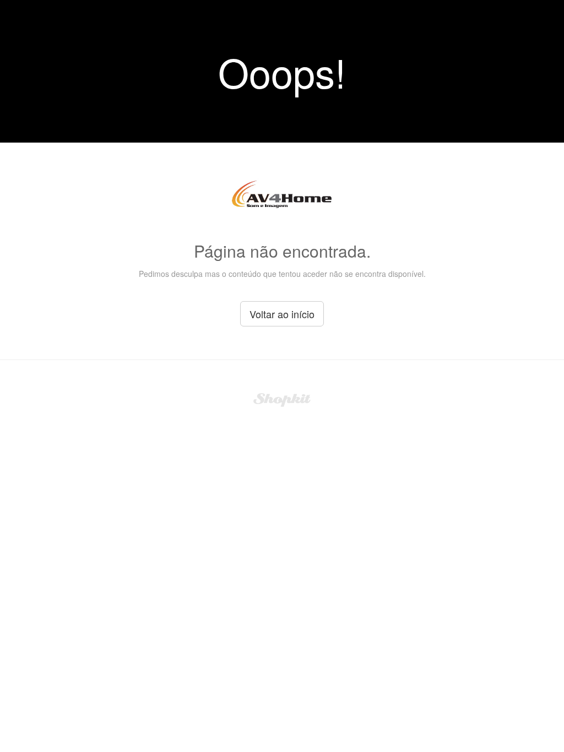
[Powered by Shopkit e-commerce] (282, 398)
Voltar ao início (282, 314)
